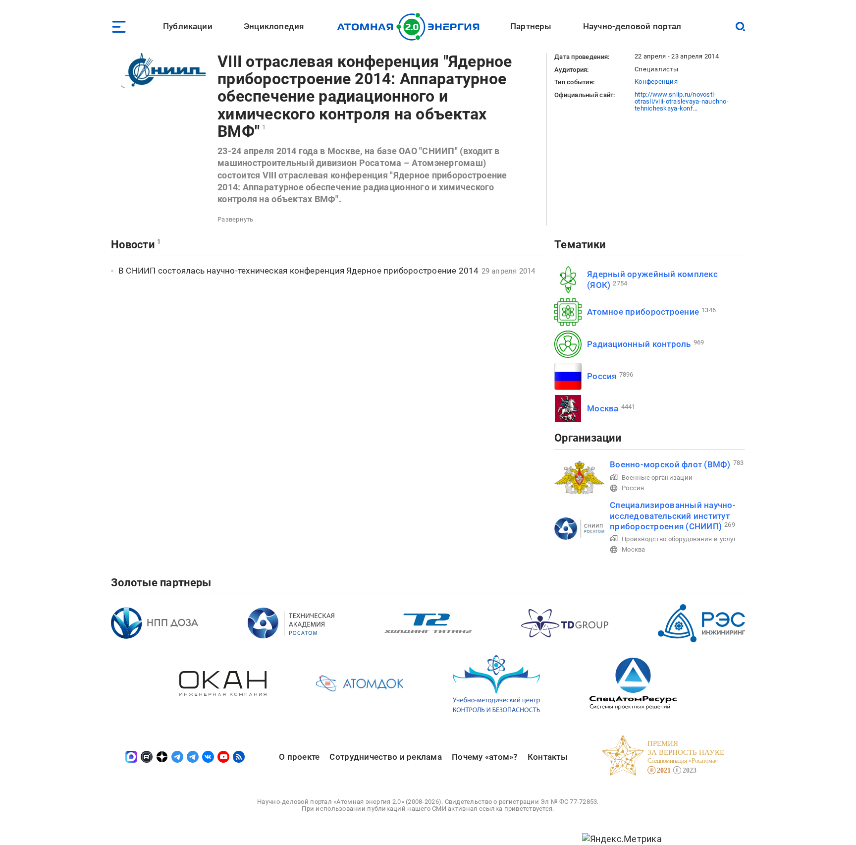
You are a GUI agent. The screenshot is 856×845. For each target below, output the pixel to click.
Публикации (188, 26)
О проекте (299, 757)
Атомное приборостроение (643, 312)
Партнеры (530, 26)
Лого (411, 26)
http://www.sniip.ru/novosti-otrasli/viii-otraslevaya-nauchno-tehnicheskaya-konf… (682, 102)
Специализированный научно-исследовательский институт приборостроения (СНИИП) (673, 515)
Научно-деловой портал (632, 26)
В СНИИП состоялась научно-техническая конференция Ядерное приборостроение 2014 (298, 271)
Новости (133, 244)
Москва (603, 408)
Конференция (656, 81)
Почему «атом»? (485, 757)
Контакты (548, 757)
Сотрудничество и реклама (385, 757)
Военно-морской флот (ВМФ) (670, 464)
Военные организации (657, 477)
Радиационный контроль (639, 344)
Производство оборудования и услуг (679, 539)
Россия (602, 376)
